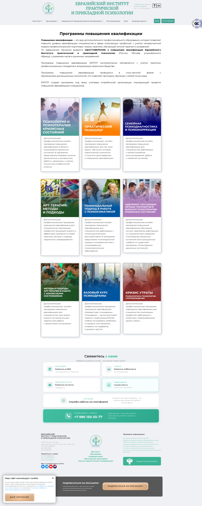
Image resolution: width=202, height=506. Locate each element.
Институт (95, 452)
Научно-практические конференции (95, 461)
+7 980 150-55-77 (88, 417)
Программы (95, 454)
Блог (126, 21)
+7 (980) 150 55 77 (139, 4)
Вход (157, 21)
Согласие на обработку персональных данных (138, 448)
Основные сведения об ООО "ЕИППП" (136, 438)
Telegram (144, 6)
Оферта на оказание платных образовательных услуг (141, 440)
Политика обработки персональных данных (138, 446)
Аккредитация (96, 456)
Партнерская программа (95, 459)
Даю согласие (19, 497)
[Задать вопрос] (154, 6)
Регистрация (168, 21)
